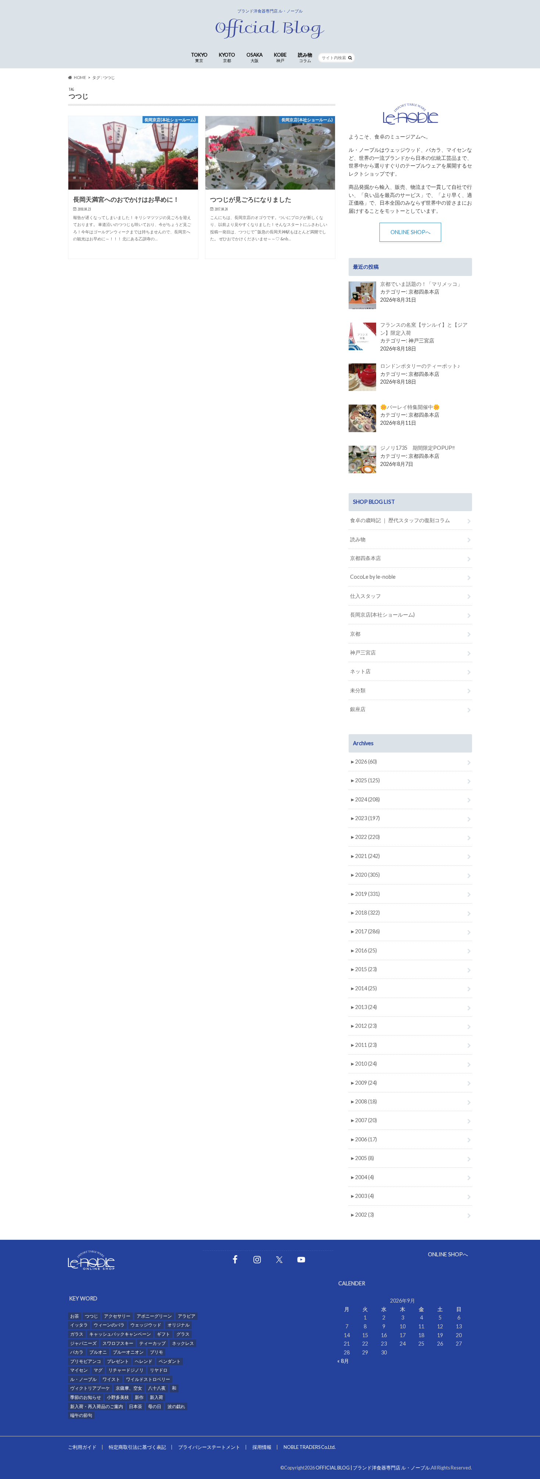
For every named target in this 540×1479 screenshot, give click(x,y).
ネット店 (360, 671)
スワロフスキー (117, 1343)
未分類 (358, 690)
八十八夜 (157, 1388)
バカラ (76, 1352)
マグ (98, 1370)
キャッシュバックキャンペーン (120, 1334)
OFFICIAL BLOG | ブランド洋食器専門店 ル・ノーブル (373, 1468)
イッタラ (79, 1325)
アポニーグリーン (154, 1316)
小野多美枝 (118, 1397)
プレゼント (118, 1361)
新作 (139, 1397)
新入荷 (156, 1397)
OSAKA (254, 57)
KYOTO (227, 57)
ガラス (76, 1334)
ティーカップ (152, 1343)
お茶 (74, 1316)
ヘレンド (143, 1361)
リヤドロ (159, 1370)
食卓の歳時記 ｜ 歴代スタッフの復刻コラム (400, 520)
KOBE (280, 57)
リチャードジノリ (126, 1370)
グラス (183, 1334)
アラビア (186, 1316)
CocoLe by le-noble (373, 577)
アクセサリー (117, 1316)
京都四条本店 (365, 558)
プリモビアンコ (85, 1361)
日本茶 (135, 1406)
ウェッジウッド (145, 1325)
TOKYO (199, 57)
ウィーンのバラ (109, 1325)
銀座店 (358, 709)
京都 (355, 634)
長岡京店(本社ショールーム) (382, 614)
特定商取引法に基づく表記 (137, 1447)
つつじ (91, 1316)
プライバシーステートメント (209, 1447)
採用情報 (261, 1447)
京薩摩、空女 (129, 1388)
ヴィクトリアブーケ (90, 1388)
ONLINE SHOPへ (410, 232)
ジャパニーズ (83, 1343)
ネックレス (183, 1343)
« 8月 (343, 1361)
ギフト (163, 1334)
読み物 (305, 57)
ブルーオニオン (128, 1352)
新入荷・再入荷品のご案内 (96, 1406)
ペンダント (170, 1361)
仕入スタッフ (365, 596)
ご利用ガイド (82, 1447)
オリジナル (179, 1325)
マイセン (79, 1370)
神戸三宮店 (363, 652)
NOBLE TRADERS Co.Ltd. (310, 1447)
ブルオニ (98, 1352)
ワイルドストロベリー (148, 1379)
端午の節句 (81, 1415)
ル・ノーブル (83, 1379)
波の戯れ (176, 1406)
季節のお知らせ (85, 1397)
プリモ (156, 1352)
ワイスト (111, 1379)
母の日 (154, 1406)
